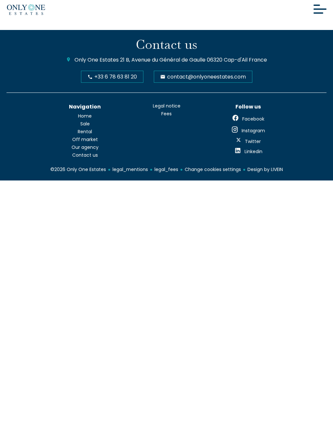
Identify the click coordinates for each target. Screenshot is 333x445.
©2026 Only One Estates (78, 169)
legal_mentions (130, 169)
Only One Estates (96, 60)
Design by (265, 169)
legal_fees (166, 169)
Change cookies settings (213, 169)
